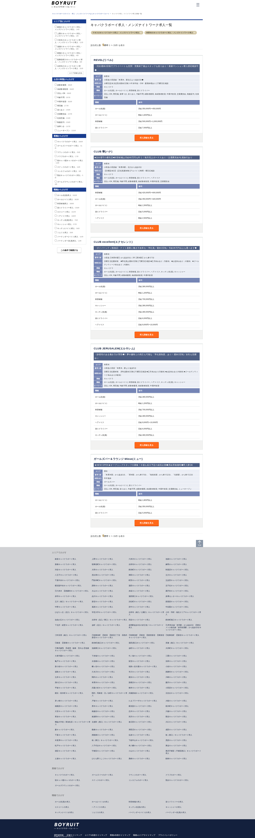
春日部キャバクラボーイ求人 (140, 722)
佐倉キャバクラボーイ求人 (139, 735)
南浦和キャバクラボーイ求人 (103, 717)
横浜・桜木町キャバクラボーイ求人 (69, 693)
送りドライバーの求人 (174, 802)
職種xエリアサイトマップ (144, 835)
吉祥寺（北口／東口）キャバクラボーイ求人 (109, 620)
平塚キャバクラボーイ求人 (65, 688)
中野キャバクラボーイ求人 (65, 607)
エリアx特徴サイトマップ (96, 835)
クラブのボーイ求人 (68, 156)
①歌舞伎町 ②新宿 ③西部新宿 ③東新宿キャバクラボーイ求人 (146, 636)
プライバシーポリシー (167, 835)
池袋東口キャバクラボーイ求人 (104, 648)
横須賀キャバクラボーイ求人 (140, 706)
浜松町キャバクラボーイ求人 (140, 602)
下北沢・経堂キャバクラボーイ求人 (69, 625)
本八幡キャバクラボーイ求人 (140, 746)
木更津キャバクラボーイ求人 (66, 740)
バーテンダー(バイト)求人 (70, 237)
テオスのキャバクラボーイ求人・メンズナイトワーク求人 (116, 33)
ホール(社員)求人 (67, 195)
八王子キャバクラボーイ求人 (66, 575)
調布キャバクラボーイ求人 (102, 586)
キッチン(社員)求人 (67, 220)
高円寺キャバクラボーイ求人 (177, 591)
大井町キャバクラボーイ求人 (177, 648)
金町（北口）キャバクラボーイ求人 (106, 625)
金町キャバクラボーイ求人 (139, 648)
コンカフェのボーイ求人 (69, 171)
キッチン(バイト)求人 (68, 228)
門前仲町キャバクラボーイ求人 (104, 580)
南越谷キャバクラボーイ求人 (103, 711)
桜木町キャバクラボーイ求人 (177, 706)
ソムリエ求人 (65, 233)
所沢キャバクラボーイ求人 (139, 717)
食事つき (63, 126)
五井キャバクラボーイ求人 (65, 677)
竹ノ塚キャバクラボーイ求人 (140, 656)
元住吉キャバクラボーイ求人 (177, 693)
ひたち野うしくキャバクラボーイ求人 (107, 759)
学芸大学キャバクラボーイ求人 (104, 612)
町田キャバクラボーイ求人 (139, 580)
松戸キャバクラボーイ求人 (65, 746)
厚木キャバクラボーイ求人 (102, 706)
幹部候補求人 (65, 204)
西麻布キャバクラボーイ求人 (177, 672)
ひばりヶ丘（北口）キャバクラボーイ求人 (72, 612)
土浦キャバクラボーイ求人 (65, 759)
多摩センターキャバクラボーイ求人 (180, 596)
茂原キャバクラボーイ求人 (176, 740)
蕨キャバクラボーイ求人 (64, 730)
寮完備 (63, 106)
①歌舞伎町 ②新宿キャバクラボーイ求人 (182, 635)
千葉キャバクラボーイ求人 (65, 735)
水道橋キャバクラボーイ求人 (103, 661)
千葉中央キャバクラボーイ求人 (67, 580)
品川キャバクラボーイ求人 (102, 596)
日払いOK (64, 93)
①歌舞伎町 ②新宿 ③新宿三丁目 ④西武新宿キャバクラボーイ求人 (109, 636)
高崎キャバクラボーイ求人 (139, 759)
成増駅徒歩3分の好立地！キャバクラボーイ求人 (146, 626)
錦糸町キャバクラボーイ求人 (140, 570)
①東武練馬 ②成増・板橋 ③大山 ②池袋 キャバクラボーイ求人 (73, 649)
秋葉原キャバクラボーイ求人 (177, 570)
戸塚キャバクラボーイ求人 (102, 701)
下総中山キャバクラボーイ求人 (141, 740)
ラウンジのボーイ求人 (68, 152)
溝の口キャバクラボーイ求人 (66, 682)
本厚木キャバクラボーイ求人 (103, 682)
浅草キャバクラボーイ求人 (176, 661)
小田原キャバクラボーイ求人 (177, 688)
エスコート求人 (66, 212)
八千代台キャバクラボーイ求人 (104, 746)
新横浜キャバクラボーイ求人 (140, 682)
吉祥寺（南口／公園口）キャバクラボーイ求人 (146, 613)
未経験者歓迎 (65, 89)
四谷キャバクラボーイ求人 (139, 620)
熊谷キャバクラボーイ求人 (176, 717)
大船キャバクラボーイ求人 (176, 701)
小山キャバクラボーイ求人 (139, 751)
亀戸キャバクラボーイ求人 (65, 661)
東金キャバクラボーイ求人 (176, 746)
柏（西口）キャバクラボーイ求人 (179, 735)
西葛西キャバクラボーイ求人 (177, 602)
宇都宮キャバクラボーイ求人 (103, 751)
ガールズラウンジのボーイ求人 (67, 785)
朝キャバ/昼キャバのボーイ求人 (67, 780)
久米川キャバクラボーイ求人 (103, 672)
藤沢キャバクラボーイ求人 (176, 682)
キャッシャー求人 (67, 224)
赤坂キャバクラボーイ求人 (139, 591)
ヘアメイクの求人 (99, 807)
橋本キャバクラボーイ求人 (139, 688)
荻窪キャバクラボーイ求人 (139, 661)
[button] (141, 33)
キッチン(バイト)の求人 (64, 812)
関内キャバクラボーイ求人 (102, 677)
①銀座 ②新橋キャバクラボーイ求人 (70, 643)
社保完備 (63, 118)
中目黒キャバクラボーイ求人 (177, 607)
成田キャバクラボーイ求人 (176, 730)
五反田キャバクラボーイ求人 (177, 580)
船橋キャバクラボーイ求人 (102, 730)
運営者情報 (59, 835)
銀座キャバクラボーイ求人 (65, 559)
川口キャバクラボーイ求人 (176, 722)
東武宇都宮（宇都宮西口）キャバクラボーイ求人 (183, 752)
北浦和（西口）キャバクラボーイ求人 (107, 722)
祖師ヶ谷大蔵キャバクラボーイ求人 (143, 666)
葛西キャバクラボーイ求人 (102, 607)
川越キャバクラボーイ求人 (176, 711)
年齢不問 (63, 97)
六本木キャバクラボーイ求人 (140, 559)
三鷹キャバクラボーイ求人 (176, 656)
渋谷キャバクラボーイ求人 (65, 570)
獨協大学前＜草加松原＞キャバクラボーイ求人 (72, 723)
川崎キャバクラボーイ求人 (176, 677)
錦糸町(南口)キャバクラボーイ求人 (106, 643)
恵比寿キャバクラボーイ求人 (103, 575)
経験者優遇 (64, 85)
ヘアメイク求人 (66, 216)
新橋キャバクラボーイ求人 (65, 564)
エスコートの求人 (62, 807)
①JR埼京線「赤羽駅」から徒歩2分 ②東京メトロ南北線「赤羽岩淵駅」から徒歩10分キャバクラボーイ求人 (183, 627)
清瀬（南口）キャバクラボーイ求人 (180, 643)
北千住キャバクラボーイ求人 (177, 586)
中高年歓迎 (64, 102)
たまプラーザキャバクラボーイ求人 (143, 701)
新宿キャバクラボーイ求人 (102, 602)
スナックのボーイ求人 (68, 167)
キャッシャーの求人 (174, 807)
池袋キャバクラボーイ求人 (176, 559)
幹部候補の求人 (135, 802)
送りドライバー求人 (68, 208)
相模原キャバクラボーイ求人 (66, 706)
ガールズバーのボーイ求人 (102, 775)
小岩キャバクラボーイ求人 (176, 666)
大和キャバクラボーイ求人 (102, 570)
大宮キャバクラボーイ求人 (65, 711)
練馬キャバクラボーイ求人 (176, 564)
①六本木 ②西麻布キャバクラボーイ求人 (72, 591)
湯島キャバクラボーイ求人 (65, 672)
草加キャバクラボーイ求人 (65, 717)
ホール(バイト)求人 (68, 199)
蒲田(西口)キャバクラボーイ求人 (142, 643)
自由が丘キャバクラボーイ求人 (67, 620)
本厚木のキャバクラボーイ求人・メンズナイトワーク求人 (169, 33)
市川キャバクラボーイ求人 (139, 672)
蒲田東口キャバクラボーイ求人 (141, 596)
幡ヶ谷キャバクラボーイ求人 (103, 666)
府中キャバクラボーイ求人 (139, 607)
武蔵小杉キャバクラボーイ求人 (104, 688)
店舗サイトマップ (74, 835)
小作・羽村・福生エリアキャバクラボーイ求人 (183, 613)
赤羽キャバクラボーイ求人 (65, 596)
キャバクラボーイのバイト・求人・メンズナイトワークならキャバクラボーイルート (80, 13)
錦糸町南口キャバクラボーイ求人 (179, 620)
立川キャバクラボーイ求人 (176, 575)
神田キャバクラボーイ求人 (139, 575)
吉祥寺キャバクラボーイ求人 (140, 564)
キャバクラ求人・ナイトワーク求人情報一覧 (127, 13)
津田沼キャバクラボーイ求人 (140, 730)
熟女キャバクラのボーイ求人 (177, 780)
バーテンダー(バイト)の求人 (140, 812)
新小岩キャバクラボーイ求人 (66, 666)
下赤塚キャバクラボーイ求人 (103, 656)
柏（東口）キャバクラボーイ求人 (105, 740)
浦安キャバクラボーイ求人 (65, 751)
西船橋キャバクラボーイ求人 (103, 735)
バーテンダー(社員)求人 (69, 241)
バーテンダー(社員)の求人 (176, 812)
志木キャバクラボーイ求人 (139, 711)
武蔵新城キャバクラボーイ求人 (141, 693)
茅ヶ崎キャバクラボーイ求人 (66, 701)
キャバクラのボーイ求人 (70, 142)
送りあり (63, 110)
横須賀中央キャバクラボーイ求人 (68, 586)
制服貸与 (63, 122)
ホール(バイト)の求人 (100, 802)
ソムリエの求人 (98, 812)
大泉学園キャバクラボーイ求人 (67, 656)
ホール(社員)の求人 (62, 802)
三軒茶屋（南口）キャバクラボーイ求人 (71, 635)
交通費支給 (64, 114)
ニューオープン (66, 131)
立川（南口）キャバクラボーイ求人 (69, 602)
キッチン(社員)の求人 (137, 807)
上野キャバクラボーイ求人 (102, 559)
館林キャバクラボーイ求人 (176, 759)
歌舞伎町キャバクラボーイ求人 (104, 564)
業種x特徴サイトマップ (120, 835)
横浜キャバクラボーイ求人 (139, 677)
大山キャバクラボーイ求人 (102, 591)
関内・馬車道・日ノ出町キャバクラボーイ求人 (109, 694)
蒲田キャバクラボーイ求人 (139, 586)
